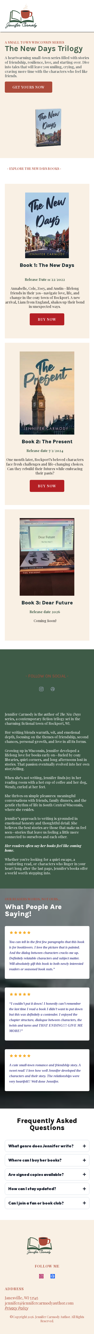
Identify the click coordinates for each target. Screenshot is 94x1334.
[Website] (52, 689)
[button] (87, 16)
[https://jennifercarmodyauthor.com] (21, 16)
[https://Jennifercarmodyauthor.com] (55, 1245)
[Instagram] (41, 689)
